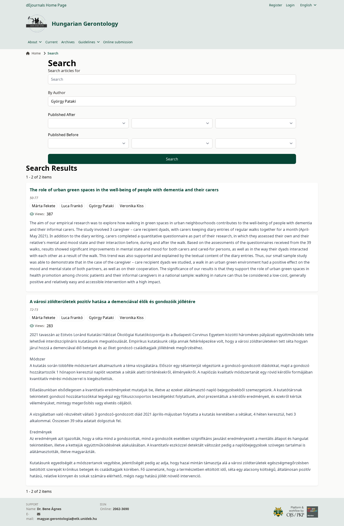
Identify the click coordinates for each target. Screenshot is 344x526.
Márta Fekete (43, 205)
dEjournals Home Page (46, 5)
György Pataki (101, 205)
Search (172, 159)
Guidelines (86, 42)
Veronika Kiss (132, 205)
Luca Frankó (72, 205)
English (306, 5)
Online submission (118, 42)
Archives (68, 42)
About (32, 42)
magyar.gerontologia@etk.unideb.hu (67, 518)
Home (36, 53)
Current (51, 42)
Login (290, 5)
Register (275, 5)
